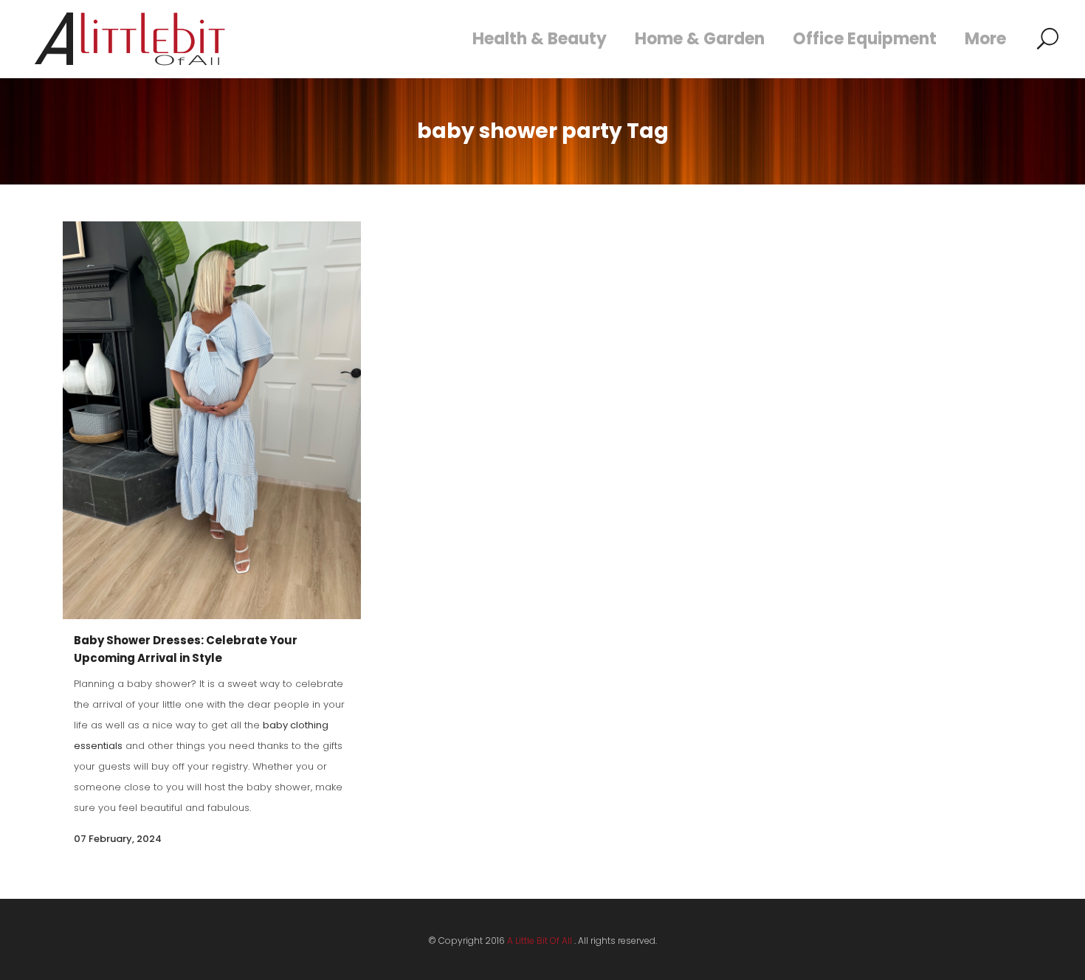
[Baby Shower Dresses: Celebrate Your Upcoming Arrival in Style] (212, 420)
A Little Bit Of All (539, 940)
